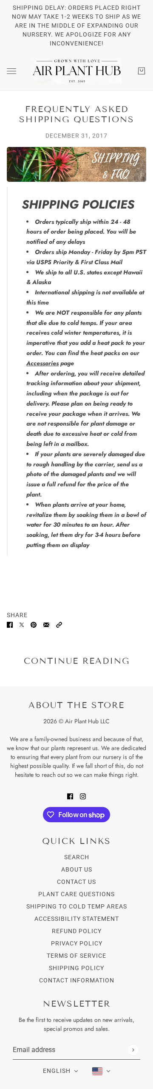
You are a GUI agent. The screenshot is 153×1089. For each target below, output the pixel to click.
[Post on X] (21, 624)
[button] (59, 624)
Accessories (42, 363)
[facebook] (70, 796)
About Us (76, 869)
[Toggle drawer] (11, 71)
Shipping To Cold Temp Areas (76, 906)
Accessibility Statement (76, 918)
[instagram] (82, 796)
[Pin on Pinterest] (33, 624)
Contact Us (76, 881)
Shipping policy (76, 968)
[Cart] (141, 71)
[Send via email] (46, 624)
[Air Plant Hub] (76, 71)
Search (76, 857)
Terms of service (76, 955)
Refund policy (77, 931)
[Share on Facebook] (9, 624)
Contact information (76, 980)
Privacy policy (76, 943)
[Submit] (133, 1049)
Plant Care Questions (76, 894)
